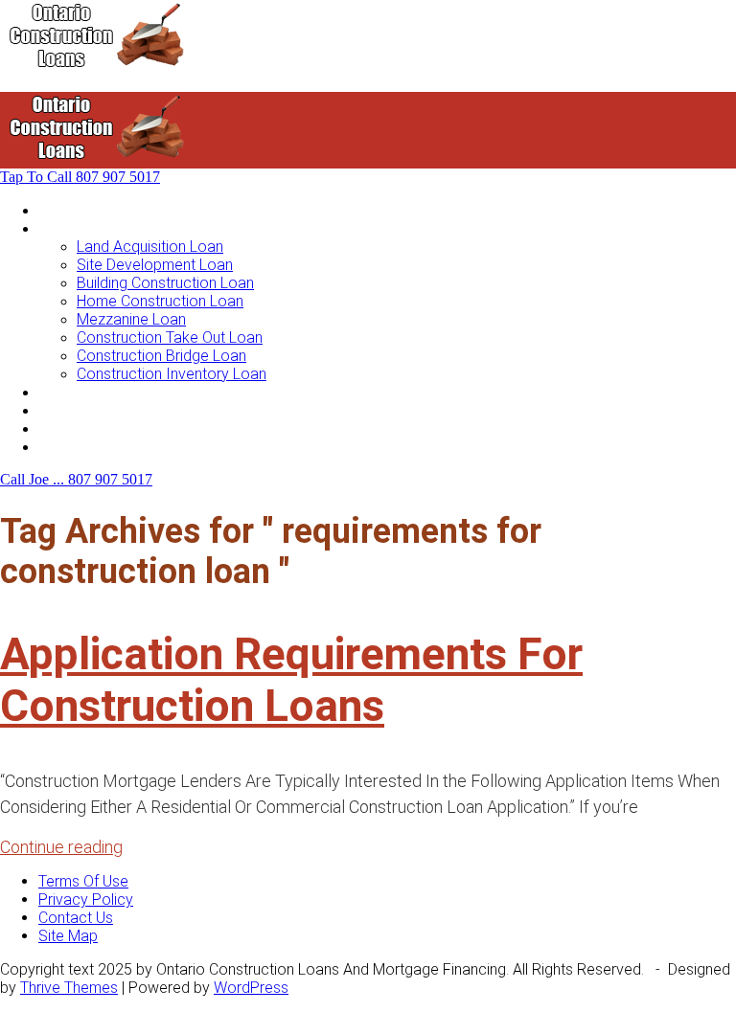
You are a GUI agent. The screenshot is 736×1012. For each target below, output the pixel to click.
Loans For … (78, 228)
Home (58, 210)
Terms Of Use (83, 881)
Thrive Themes (69, 987)
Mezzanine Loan (131, 319)
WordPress (251, 987)
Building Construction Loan (165, 283)
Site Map (68, 936)
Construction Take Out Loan (170, 337)
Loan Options (82, 392)
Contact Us (75, 447)
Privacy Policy (85, 899)
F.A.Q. (56, 428)
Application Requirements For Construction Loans (291, 679)
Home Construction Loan (160, 301)
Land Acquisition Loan (150, 246)
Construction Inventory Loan (171, 374)
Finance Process (94, 410)
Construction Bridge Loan (161, 356)
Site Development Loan (155, 265)
